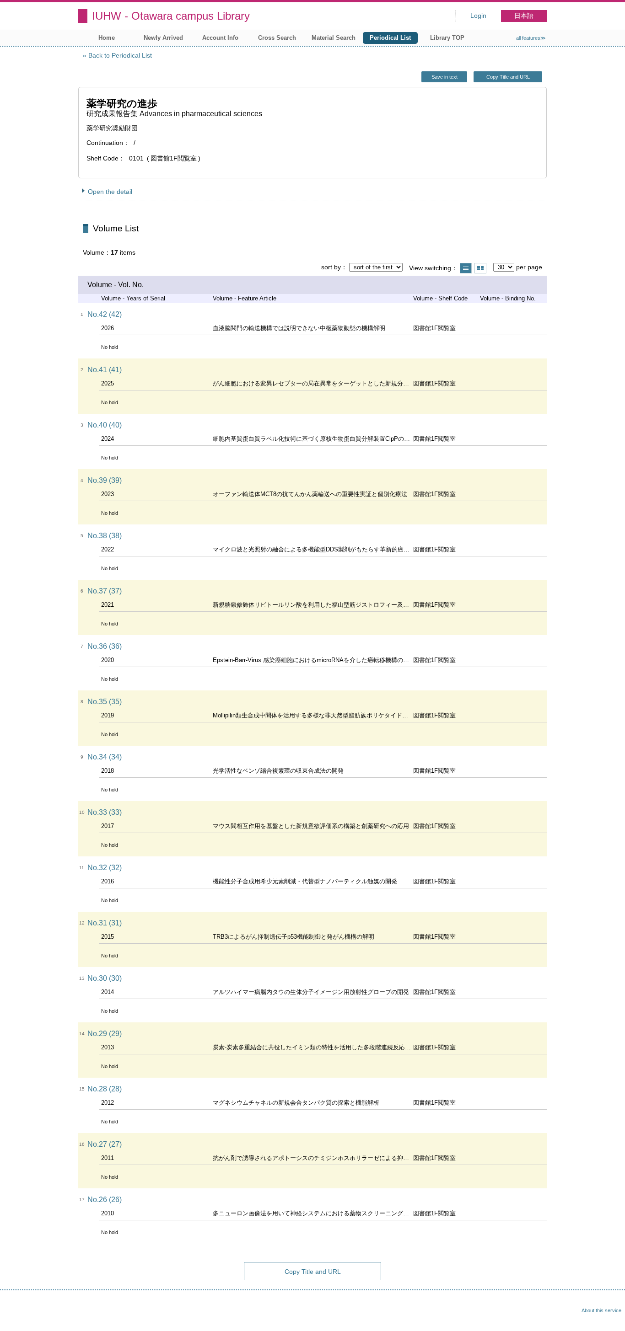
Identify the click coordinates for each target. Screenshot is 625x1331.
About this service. (602, 1310)
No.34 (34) (104, 757)
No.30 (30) (104, 978)
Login (478, 15)
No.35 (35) (104, 702)
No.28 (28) (104, 1089)
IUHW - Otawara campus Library (171, 16)
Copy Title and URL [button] (508, 77)
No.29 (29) (104, 1033)
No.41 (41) (104, 370)
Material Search (334, 37)
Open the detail (110, 191)
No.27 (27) (104, 1144)
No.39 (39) (104, 480)
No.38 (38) (104, 536)
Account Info (220, 37)
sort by (331, 267)
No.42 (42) (104, 314)
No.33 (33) (104, 812)
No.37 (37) (104, 591)
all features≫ (531, 38)
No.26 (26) (104, 1199)
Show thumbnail (480, 268)
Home (106, 37)
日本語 (523, 15)
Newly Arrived (163, 37)
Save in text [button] (444, 77)
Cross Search (277, 37)
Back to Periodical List (120, 55)
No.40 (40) (104, 425)
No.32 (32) (104, 867)
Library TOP (447, 37)
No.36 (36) (104, 646)
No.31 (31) (104, 923)
